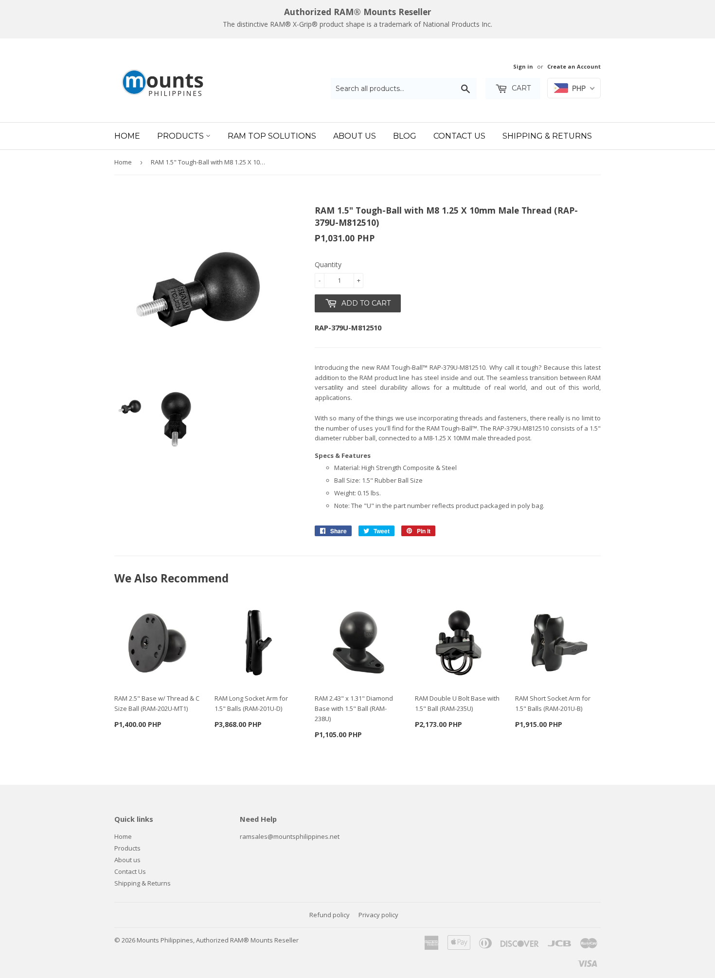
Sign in (523, 66)
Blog (404, 136)
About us (127, 859)
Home (127, 136)
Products (181, 136)
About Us (354, 136)
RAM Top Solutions (272, 136)
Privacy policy (378, 914)
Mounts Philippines (165, 940)
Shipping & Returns (547, 136)
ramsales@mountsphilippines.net (290, 836)
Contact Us (459, 136)
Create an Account (574, 66)
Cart (520, 88)
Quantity (328, 264)
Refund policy (329, 914)
